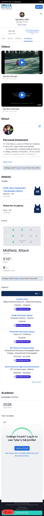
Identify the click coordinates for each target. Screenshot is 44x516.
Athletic (18, 38)
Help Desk (17, 1)
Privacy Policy (22, 507)
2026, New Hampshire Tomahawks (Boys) (32, 31)
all (36, 293)
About (10, 38)
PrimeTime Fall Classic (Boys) (22, 332)
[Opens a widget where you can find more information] (8, 512)
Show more (7, 162)
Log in (18, 168)
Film (3, 38)
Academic (28, 38)
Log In (41, 1)
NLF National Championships (22, 348)
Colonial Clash (22, 299)
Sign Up (39, 7)
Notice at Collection (22, 509)
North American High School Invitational (22, 367)
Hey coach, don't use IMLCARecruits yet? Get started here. (22, 454)
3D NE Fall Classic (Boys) (22, 315)
